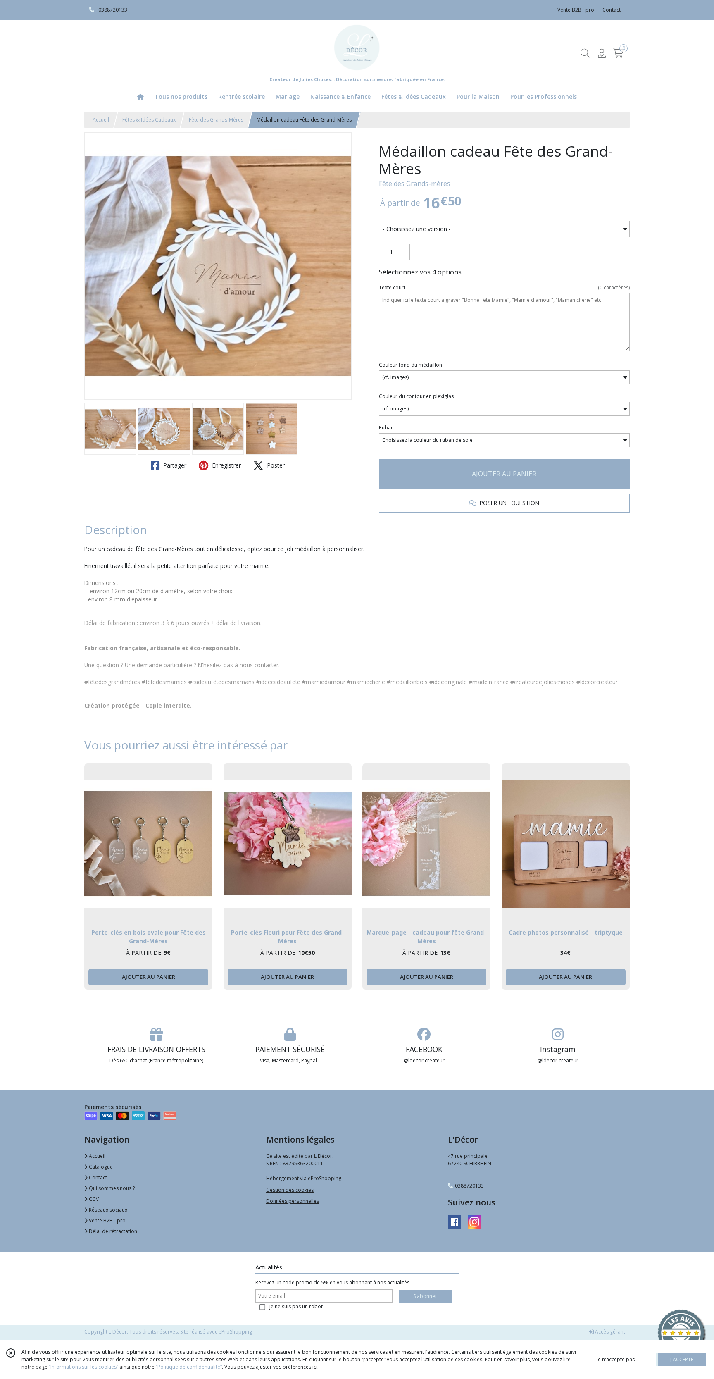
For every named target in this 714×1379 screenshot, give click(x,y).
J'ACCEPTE (681, 1359)
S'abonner (425, 1296)
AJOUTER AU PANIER (504, 473)
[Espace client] (601, 53)
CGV (93, 1198)
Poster (275, 465)
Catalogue (100, 1166)
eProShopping (235, 1331)
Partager (174, 465)
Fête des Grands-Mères (216, 119)
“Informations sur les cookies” (83, 1366)
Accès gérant (609, 1331)
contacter (266, 665)
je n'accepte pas (616, 1359)
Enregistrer (225, 465)
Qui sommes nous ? (111, 1188)
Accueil (101, 119)
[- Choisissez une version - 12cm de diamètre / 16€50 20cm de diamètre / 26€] (504, 229)
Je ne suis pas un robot (296, 1306)
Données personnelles (292, 1201)
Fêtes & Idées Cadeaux (149, 119)
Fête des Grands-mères (414, 183)
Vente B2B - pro (107, 1220)
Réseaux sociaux (107, 1209)
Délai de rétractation (112, 1231)
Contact (611, 9)
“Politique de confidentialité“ (189, 1366)
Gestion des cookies (290, 1189)
